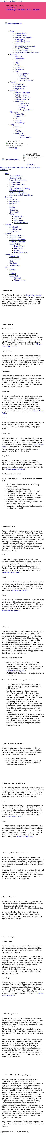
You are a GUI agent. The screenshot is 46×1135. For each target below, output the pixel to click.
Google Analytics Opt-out (15, 469)
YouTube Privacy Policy (11, 610)
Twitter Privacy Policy (19, 590)
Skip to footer (17, 1)
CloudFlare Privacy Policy (16, 671)
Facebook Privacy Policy (11, 572)
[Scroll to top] (1, 1134)
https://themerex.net (33, 295)
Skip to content (5, 1)
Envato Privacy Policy (14, 816)
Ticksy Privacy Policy (25, 836)
